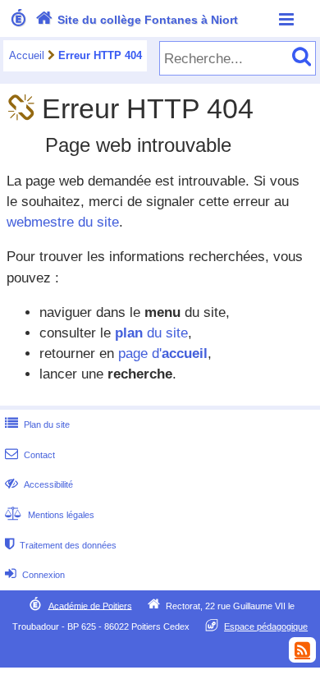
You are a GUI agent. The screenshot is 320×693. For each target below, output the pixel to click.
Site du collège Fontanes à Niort (136, 19)
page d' (163, 353)
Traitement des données (61, 545)
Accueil (26, 55)
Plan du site (37, 424)
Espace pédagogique (266, 626)
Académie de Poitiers (90, 605)
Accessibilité (39, 484)
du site (151, 333)
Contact (30, 455)
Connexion (35, 575)
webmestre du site (63, 222)
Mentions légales (49, 515)
